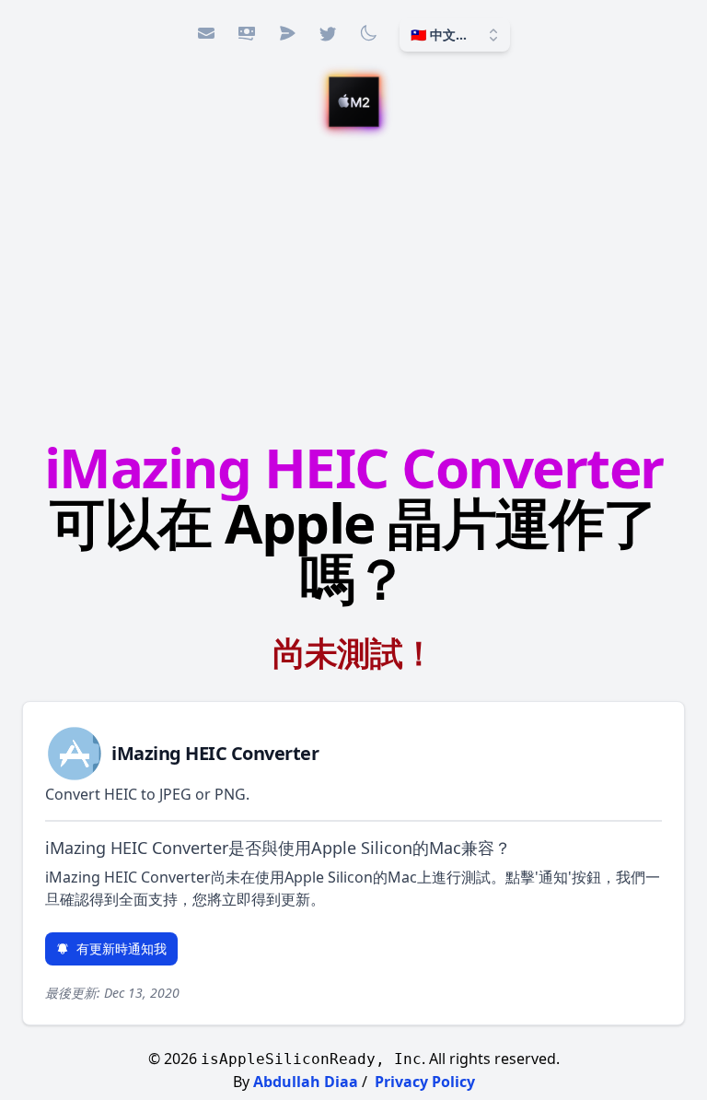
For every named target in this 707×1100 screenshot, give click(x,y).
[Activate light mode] (368, 33)
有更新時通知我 (121, 948)
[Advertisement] (353, 286)
